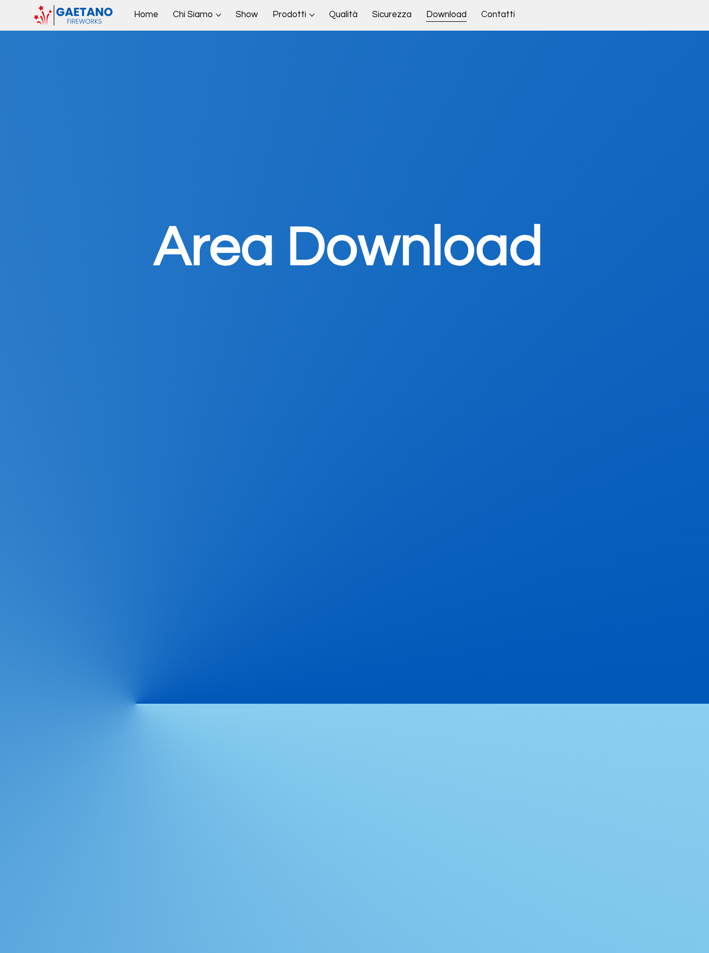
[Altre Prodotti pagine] (312, 15)
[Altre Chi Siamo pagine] (218, 15)
